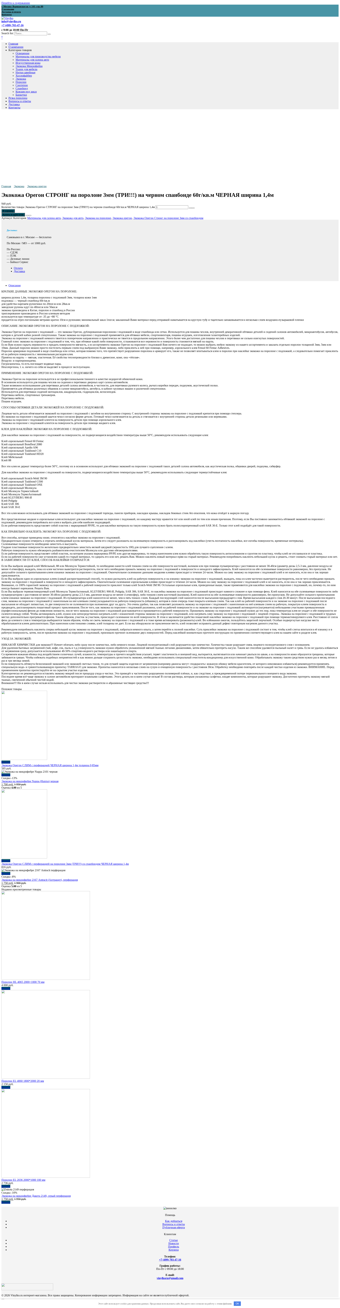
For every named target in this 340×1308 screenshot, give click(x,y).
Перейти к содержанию (15, 2)
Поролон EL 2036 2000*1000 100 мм (23, 1179)
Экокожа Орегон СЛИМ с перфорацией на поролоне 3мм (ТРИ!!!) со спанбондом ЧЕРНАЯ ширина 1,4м (65, 863)
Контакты (14, 107)
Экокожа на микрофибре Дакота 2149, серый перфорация (36, 1195)
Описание (14, 285)
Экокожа (21, 78)
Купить (5, 762)
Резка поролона (17, 97)
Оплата (18, 268)
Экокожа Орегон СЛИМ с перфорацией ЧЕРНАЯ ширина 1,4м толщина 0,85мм (49, 765)
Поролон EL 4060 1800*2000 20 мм (22, 1080)
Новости (173, 1243)
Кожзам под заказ (26, 91)
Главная (13, 43)
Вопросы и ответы (19, 101)
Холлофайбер (24, 75)
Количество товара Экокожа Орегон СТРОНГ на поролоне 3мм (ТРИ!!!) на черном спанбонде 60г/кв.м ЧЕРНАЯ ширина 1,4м (78, 207)
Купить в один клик (13, 214)
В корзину (8, 211)
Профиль (173, 1246)
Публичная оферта (173, 1227)
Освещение (22, 53)
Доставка (14, 104)
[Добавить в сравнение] (30, 215)
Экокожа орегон (37, 186)
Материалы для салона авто (32, 59)
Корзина (174, 1249)
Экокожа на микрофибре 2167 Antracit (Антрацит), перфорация (39, 879)
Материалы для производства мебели (38, 56)
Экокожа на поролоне (98, 218)
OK (237, 1303)
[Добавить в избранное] (27, 215)
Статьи (173, 1240)
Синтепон (22, 85)
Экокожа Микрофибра (29, 66)
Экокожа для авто (72, 218)
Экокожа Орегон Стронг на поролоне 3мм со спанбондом (168, 218)
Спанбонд (22, 88)
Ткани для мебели (26, 69)
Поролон (21, 82)
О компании (15, 46)
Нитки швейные (25, 72)
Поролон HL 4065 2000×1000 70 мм (22, 981)
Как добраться (173, 1221)
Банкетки (21, 94)
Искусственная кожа (28, 62)
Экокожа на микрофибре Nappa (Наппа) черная (29, 781)
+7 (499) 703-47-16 (170, 1259)
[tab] (173, 285)
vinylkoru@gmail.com (170, 1278)
